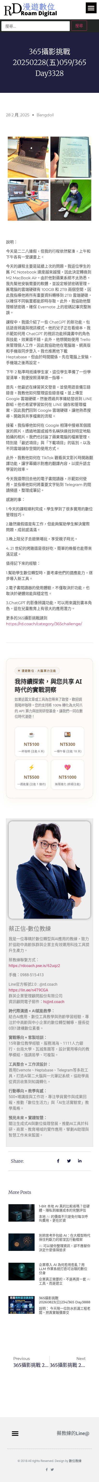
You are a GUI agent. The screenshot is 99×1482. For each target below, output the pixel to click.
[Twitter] (52, 1469)
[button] (91, 7)
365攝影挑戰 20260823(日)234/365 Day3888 (64, 1300)
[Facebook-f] (46, 1469)
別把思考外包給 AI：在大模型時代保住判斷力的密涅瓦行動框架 (64, 1237)
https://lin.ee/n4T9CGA (28, 990)
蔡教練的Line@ (73, 1433)
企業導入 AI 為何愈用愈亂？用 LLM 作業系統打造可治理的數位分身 (63, 1268)
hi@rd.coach (53, 1001)
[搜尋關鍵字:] (35, 26)
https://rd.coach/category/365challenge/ (44, 624)
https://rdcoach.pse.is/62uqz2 (34, 965)
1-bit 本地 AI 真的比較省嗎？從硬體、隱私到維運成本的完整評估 (64, 1208)
